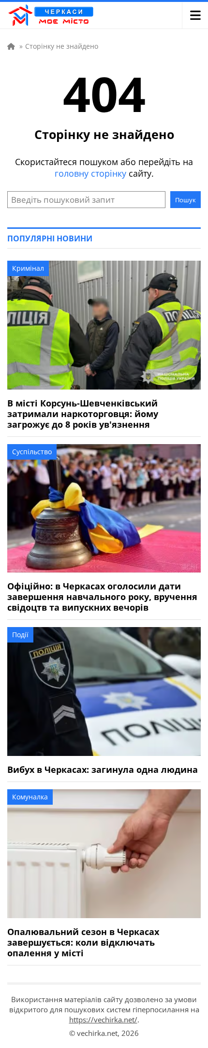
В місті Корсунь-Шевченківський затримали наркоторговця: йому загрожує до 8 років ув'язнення (82, 414)
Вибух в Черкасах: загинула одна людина (102, 769)
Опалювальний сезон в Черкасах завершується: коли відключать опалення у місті (83, 942)
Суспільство (32, 451)
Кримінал (28, 268)
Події (20, 634)
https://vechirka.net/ (103, 1019)
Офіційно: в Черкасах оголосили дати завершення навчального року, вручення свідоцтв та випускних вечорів (102, 597)
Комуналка (30, 796)
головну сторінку (90, 173)
